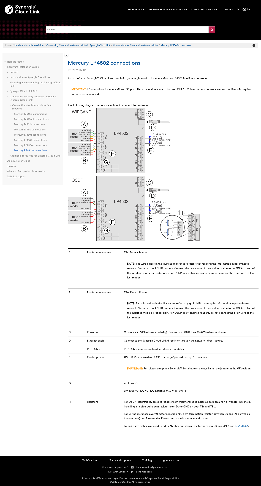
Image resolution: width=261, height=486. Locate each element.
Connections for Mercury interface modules (135, 45)
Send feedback (144, 472)
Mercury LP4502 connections (176, 45)
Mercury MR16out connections (31, 119)
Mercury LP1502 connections (30, 140)
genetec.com (171, 460)
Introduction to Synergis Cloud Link (30, 77)
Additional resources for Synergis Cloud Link (35, 156)
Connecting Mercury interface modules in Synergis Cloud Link (78, 45)
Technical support (16, 176)
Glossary (227, 10)
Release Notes (136, 10)
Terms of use (104, 478)
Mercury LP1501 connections (30, 135)
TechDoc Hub (90, 460)
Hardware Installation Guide (168, 10)
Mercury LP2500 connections (30, 145)
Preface (14, 72)
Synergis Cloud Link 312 (23, 91)
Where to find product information (26, 171)
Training (147, 460)
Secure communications (132, 478)
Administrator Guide (204, 10)
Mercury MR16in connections (30, 114)
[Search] (211, 29)
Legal (115, 478)
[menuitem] (135, 9)
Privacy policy (89, 478)
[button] (5, 62)
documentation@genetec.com (151, 467)
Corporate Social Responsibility (162, 478)
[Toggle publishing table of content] (66, 55)
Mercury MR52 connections (29, 124)
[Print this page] (254, 45)
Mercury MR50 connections (29, 129)
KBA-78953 (241, 426)
